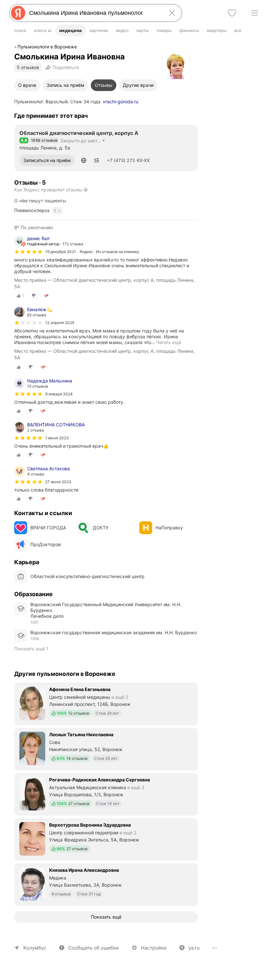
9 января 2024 (59, 394)
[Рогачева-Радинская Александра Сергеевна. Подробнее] (106, 793)
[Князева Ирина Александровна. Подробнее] (106, 884)
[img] (28, 251)
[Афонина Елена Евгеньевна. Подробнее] (106, 703)
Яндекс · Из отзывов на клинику (109, 251)
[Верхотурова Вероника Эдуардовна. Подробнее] (106, 839)
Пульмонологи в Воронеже (47, 46)
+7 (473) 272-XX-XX (128, 160)
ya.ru (194, 948)
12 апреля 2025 (59, 322)
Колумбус (34, 948)
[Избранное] (232, 13)
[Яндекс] (18, 13)
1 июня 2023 (57, 437)
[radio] (20, 295)
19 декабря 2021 (60, 251)
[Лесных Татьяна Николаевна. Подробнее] (106, 748)
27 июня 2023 (58, 481)
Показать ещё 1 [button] (31, 648)
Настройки (153, 948)
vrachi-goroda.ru (120, 101)
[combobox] (94, 13)
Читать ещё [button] (168, 342)
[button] (83, 160)
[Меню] (254, 12)
